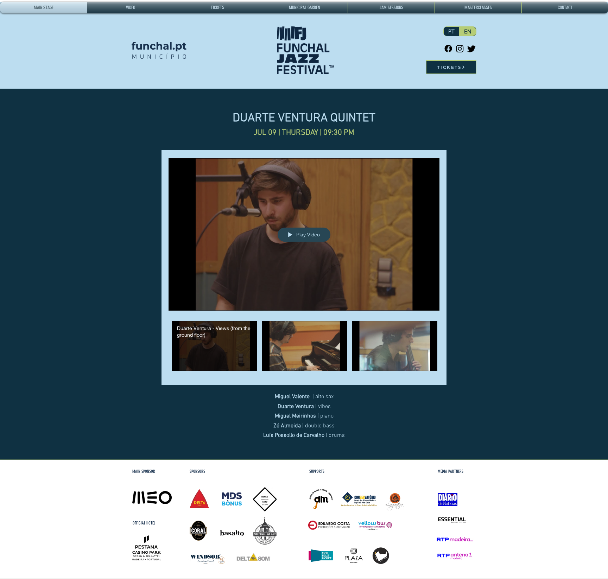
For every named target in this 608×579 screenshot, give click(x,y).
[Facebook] (448, 48)
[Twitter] (471, 48)
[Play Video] (215, 346)
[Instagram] (460, 48)
